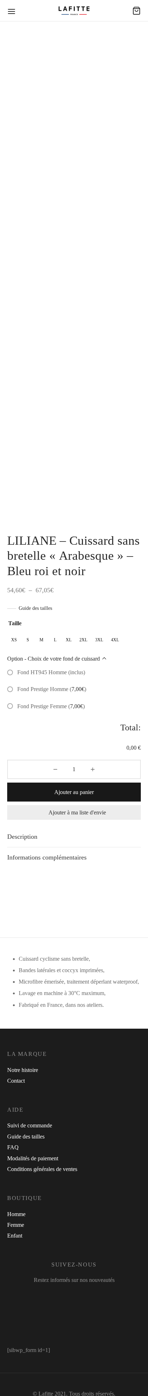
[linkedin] (87, 1295)
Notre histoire (22, 1070)
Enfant (14, 1236)
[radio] (14, 640)
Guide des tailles (35, 608)
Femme (15, 1225)
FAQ (13, 1147)
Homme (16, 1214)
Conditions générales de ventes (42, 1169)
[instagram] (68, 1295)
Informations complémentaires (47, 857)
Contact (16, 1081)
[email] (100, 1295)
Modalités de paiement (32, 1158)
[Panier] (136, 10)
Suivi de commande (29, 1125)
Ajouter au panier (74, 792)
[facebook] (50, 1295)
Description (22, 836)
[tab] (74, 837)
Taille (15, 623)
